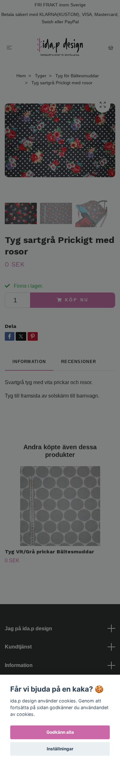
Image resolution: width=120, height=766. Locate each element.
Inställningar (60, 748)
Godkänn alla (60, 732)
